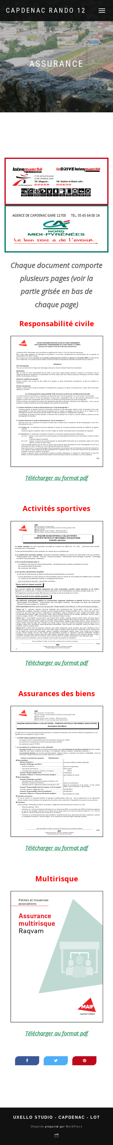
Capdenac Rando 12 (46, 10)
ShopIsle (38, 1126)
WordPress (73, 1126)
